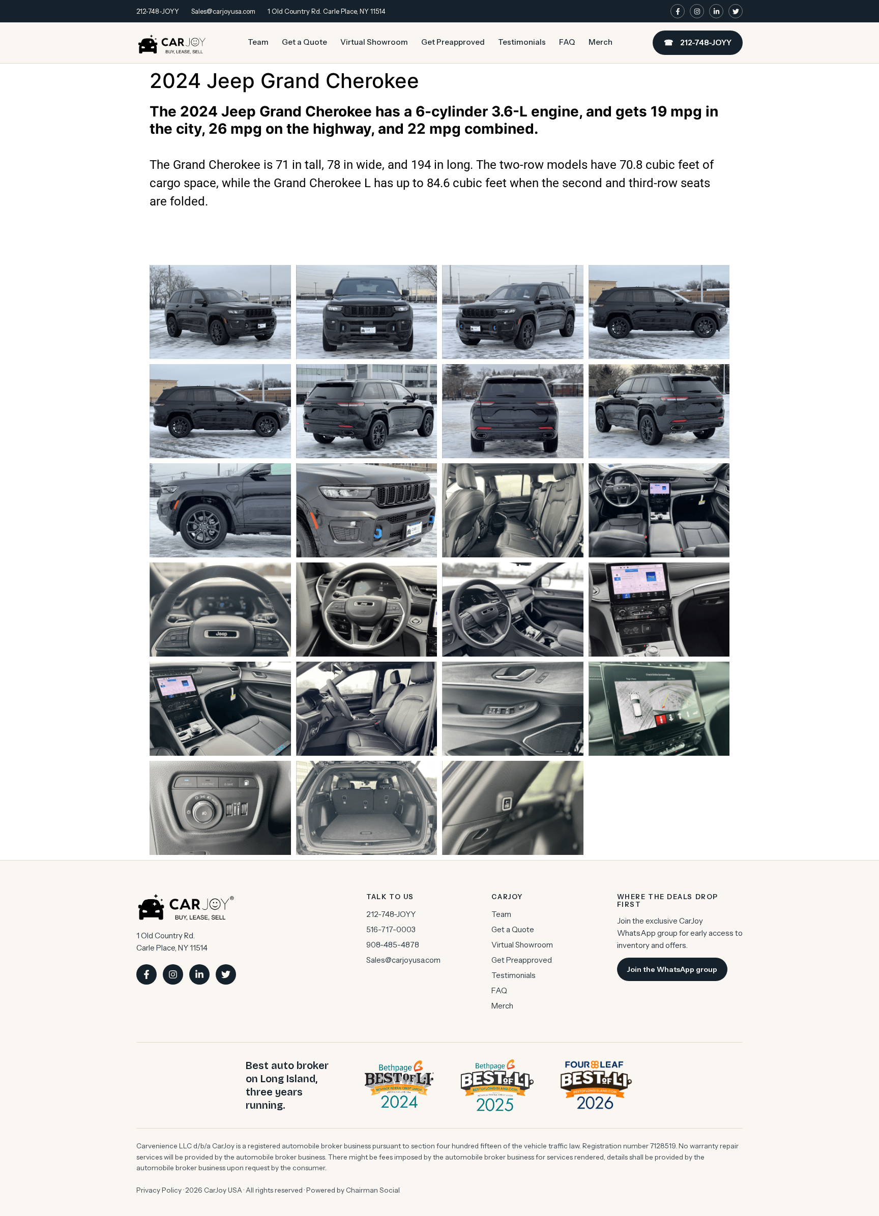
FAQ (567, 42)
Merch (600, 42)
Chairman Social (373, 1190)
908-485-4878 (392, 945)
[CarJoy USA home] (172, 42)
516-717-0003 (391, 929)
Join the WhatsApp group (672, 969)
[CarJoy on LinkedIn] (716, 11)
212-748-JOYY (157, 11)
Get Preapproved (453, 42)
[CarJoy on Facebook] (677, 11)
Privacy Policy (159, 1190)
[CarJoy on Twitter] (735, 11)
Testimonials (522, 42)
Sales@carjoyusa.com (223, 11)
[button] (439, 227)
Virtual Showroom (374, 42)
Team (258, 42)
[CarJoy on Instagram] (697, 11)
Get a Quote (304, 42)
